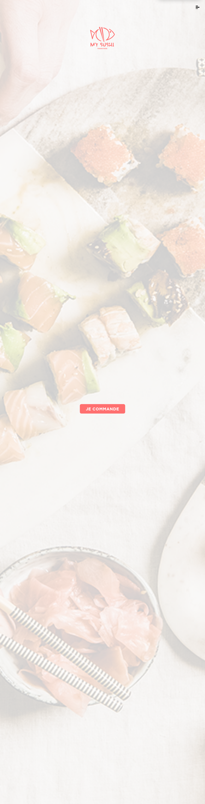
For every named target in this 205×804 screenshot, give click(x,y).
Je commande (102, 408)
